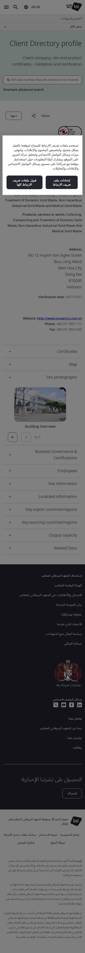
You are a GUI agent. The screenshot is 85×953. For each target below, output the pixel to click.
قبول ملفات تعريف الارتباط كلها (24, 182)
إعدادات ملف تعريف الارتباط (62, 182)
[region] (42, 165)
